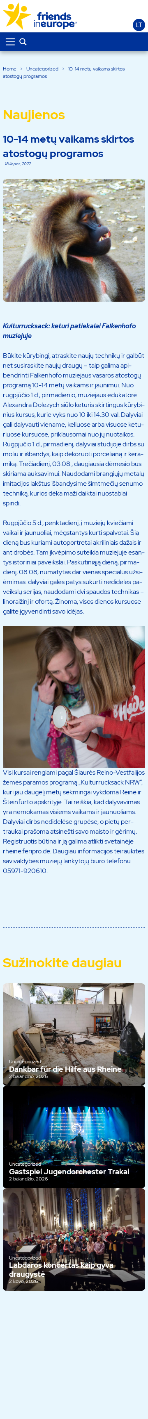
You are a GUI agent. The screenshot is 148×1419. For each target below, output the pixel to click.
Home (9, 69)
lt (139, 25)
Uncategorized (42, 69)
